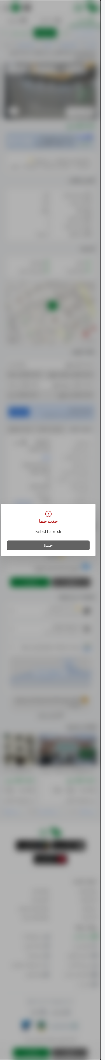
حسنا (48, 545)
